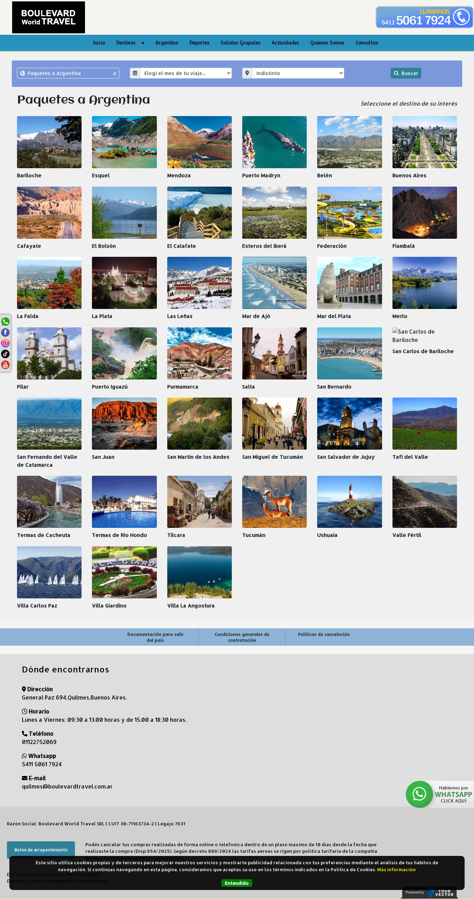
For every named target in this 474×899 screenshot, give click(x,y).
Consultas (367, 42)
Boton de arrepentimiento (41, 849)
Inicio (99, 42)
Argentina (166, 42)
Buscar (409, 73)
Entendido (237, 883)
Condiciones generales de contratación (242, 637)
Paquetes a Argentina (71, 73)
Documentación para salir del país (155, 637)
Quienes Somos (327, 42)
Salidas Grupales (241, 42)
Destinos (126, 42)
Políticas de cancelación (324, 634)
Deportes (199, 42)
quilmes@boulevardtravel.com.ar (67, 786)
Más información (396, 869)
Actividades (285, 42)
